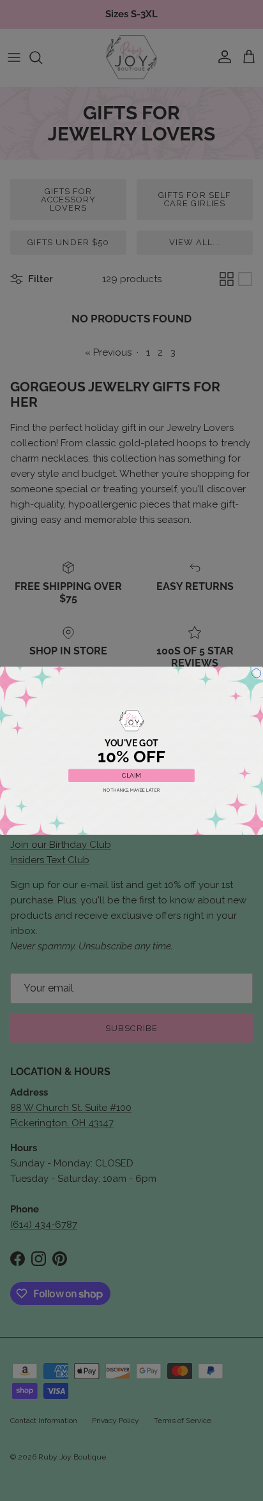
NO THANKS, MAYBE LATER (131, 789)
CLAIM (131, 775)
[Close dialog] (256, 672)
